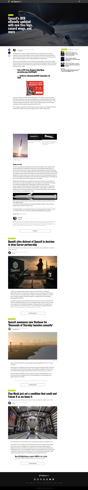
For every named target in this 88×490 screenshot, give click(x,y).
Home (27, 482)
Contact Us (39, 482)
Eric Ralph (20, 50)
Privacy (60, 482)
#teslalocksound (74, 70)
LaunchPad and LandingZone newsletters (41, 210)
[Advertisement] (35, 120)
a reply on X (24, 444)
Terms (55, 482)
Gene (14, 253)
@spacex (33, 70)
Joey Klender (15, 329)
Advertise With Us (48, 482)
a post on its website (16, 300)
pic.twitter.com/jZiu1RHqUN (27, 72)
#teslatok (69, 70)
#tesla (65, 70)
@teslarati (63, 68)
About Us (32, 482)
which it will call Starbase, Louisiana (36, 369)
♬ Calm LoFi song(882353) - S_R (67, 71)
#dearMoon (40, 70)
